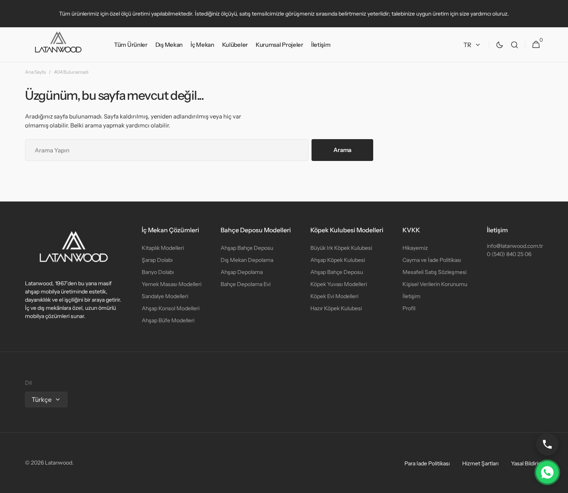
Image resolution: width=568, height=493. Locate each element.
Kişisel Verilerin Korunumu (434, 284)
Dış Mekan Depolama (247, 259)
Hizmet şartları (480, 463)
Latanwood (58, 462)
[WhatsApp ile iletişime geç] (547, 472)
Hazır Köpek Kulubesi (336, 308)
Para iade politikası (427, 463)
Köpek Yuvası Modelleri (338, 284)
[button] (514, 44)
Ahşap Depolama (242, 272)
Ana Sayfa (35, 72)
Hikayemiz (415, 247)
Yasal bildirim (527, 463)
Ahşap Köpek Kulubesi (337, 259)
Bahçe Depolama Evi (246, 284)
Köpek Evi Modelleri (334, 296)
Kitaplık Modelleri (163, 247)
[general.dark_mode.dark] (499, 44)
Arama (342, 150)
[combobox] (166, 150)
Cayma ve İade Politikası (431, 259)
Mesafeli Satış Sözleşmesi (434, 272)
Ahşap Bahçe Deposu (247, 247)
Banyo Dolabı (158, 272)
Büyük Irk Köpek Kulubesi (341, 247)
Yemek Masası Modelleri (171, 284)
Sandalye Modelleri (165, 296)
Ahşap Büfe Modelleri (168, 320)
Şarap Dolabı (157, 259)
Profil (408, 308)
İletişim (411, 296)
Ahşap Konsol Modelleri (170, 308)
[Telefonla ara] (547, 444)
